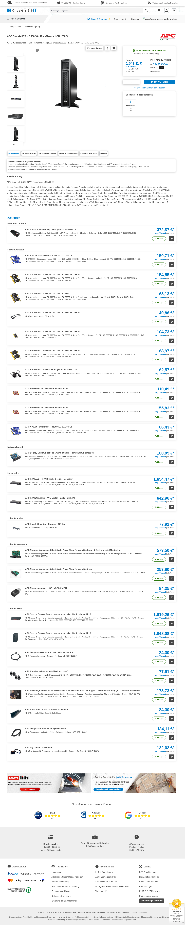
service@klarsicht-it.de (51, 850)
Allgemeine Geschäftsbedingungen (67, 877)
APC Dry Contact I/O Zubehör (39, 747)
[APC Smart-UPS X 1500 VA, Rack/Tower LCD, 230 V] (68, 83)
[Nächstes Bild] (14, 144)
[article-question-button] (107, 48)
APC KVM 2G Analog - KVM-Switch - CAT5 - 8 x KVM (50, 498)
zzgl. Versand (131, 66)
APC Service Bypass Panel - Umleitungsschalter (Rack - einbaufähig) (58, 614)
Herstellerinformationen (68, 153)
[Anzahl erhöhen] (137, 82)
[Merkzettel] (159, 10)
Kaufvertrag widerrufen (152, 901)
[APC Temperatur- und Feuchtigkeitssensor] (16, 732)
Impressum (56, 872)
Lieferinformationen (104, 872)
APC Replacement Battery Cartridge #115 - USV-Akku (50, 229)
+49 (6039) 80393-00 (50, 847)
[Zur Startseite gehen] (22, 9)
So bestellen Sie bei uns (106, 882)
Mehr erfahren (155, 72)
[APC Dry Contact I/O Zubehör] (16, 751)
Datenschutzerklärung (61, 896)
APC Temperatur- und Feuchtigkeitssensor (45, 728)
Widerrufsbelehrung (60, 882)
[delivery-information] (158, 54)
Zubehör (103, 153)
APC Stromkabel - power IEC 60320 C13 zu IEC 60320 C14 (52, 274)
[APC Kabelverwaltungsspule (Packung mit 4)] (16, 675)
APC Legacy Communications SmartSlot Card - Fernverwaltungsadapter (59, 453)
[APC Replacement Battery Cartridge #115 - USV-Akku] (16, 233)
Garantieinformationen (47, 153)
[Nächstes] (105, 85)
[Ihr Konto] (166, 10)
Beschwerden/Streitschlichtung (65, 886)
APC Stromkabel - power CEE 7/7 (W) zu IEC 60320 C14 (51, 370)
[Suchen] (146, 10)
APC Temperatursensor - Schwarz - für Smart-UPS (49, 652)
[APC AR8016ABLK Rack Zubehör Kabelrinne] (16, 713)
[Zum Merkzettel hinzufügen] (113, 48)
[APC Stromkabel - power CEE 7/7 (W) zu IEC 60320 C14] (16, 373)
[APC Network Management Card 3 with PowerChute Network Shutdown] (16, 573)
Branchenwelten (121, 19)
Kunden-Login (145, 886)
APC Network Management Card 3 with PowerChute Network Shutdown (59, 569)
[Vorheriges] (31, 85)
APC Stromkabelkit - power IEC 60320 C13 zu (46, 389)
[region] (60, 99)
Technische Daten (29, 153)
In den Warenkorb (159, 82)
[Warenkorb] (174, 10)
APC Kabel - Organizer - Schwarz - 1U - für (45, 524)
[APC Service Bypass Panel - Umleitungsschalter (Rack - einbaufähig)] (16, 618)
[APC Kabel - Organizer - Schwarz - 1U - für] (16, 528)
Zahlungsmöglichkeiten (105, 877)
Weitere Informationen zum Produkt (149, 88)
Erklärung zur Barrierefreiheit (64, 901)
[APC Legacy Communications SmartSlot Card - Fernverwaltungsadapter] (16, 457)
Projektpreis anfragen (148, 896)
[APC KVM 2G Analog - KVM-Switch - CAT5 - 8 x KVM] (16, 502)
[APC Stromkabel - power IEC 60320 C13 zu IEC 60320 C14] (16, 278)
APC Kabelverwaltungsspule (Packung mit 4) (46, 671)
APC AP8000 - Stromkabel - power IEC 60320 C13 (48, 255)
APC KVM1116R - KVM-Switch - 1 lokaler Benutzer (48, 479)
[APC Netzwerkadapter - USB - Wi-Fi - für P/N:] (16, 592)
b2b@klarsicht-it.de (95, 846)
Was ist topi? (101, 891)
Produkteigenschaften (88, 153)
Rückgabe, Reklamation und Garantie (112, 886)
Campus (135, 19)
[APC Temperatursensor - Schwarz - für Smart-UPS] (16, 656)
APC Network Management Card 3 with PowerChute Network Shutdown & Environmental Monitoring (72, 550)
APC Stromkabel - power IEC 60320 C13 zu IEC (47, 293)
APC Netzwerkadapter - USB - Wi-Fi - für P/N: (46, 588)
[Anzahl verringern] (125, 82)
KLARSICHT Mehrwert (149, 891)
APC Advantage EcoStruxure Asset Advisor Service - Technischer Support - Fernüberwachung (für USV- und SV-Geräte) (82, 690)
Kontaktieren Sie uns (148, 882)
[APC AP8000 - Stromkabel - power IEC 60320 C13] (16, 259)
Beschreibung (13, 153)
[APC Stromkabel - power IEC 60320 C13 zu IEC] (16, 297)
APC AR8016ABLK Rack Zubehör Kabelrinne (46, 709)
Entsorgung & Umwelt (61, 891)
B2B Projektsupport (148, 872)
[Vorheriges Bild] (14, 54)
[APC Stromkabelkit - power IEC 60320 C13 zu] (16, 393)
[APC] (168, 37)
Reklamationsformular (149, 877)
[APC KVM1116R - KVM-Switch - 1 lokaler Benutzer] (16, 483)
